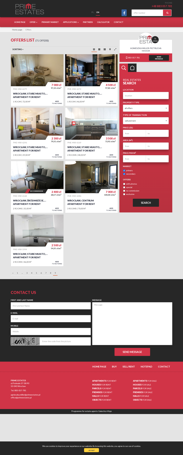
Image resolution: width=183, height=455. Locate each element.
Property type (131, 102)
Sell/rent (129, 366)
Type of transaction (135, 115)
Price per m (129, 153)
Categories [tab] (132, 68)
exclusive (130, 194)
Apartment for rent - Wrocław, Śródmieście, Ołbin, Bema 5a (37, 187)
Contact (118, 22)
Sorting (17, 49)
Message (97, 300)
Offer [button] (33, 22)
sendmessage (159, 58)
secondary (130, 174)
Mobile (14, 326)
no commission (132, 190)
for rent (104, 381)
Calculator (103, 22)
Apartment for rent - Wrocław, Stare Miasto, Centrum (37, 240)
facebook (124, 12)
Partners (88, 22)
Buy (114, 366)
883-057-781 (134, 57)
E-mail (14, 313)
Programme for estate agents (84, 411)
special (129, 187)
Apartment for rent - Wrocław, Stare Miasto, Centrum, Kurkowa (37, 133)
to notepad (57, 102)
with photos (131, 184)
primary (129, 170)
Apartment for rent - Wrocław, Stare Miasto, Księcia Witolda (37, 80)
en (98, 12)
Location (128, 90)
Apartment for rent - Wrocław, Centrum (91, 187)
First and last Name (22, 300)
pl (93, 12)
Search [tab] (123, 68)
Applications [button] (70, 22)
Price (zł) (128, 127)
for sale (145, 381)
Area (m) (128, 140)
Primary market (50, 22)
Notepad (146, 366)
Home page (19, 22)
